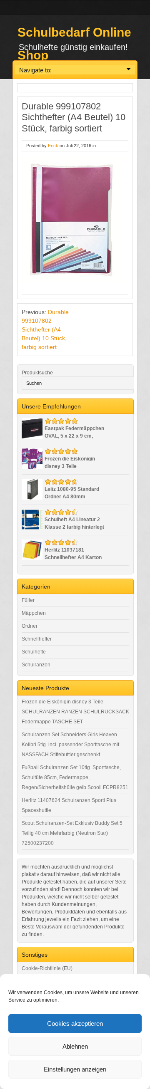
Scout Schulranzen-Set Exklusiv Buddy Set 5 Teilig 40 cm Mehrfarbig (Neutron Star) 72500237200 (72, 833)
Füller (28, 600)
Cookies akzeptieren (75, 1023)
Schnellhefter (37, 639)
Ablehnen (75, 1046)
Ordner (30, 626)
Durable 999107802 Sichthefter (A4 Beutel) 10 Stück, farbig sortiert (45, 329)
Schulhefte (34, 652)
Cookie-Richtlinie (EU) (47, 968)
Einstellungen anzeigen (75, 1069)
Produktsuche (37, 373)
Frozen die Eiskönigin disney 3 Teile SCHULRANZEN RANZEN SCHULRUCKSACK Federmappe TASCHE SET (75, 712)
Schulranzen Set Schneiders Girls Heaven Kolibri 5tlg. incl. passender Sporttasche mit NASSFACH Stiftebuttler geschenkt (70, 744)
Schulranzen (36, 665)
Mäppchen (34, 613)
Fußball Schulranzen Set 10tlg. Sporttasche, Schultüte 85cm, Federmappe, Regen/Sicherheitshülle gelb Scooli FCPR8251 (75, 777)
